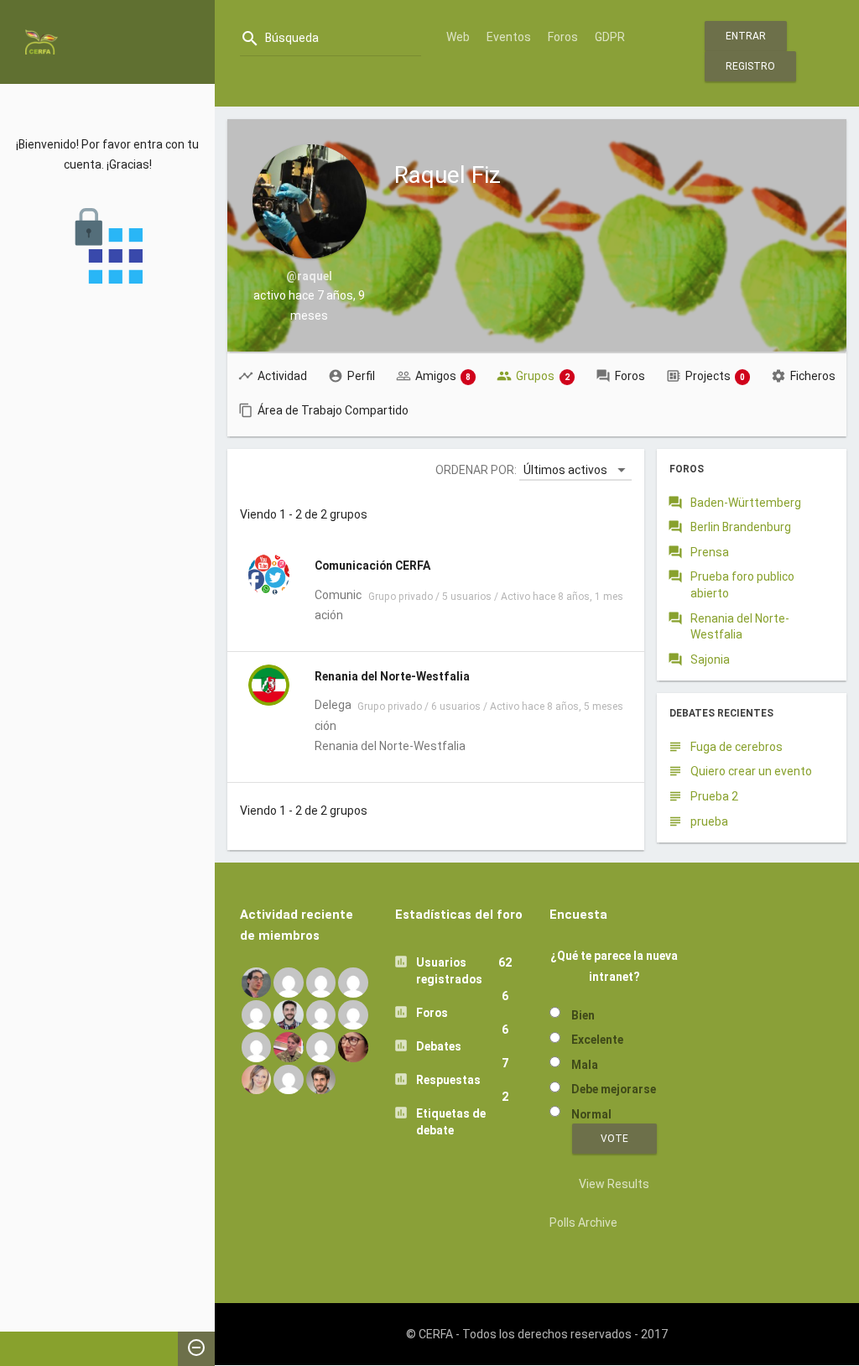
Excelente (597, 1039)
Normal (591, 1114)
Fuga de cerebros (736, 746)
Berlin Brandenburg (740, 527)
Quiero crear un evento (751, 771)
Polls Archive (583, 1222)
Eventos (509, 37)
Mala (584, 1064)
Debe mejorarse (613, 1089)
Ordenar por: (476, 470)
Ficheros (813, 376)
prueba (709, 821)
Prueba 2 (714, 796)
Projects (715, 376)
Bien (583, 1015)
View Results (614, 1184)
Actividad (282, 376)
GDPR (610, 37)
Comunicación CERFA (372, 565)
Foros (563, 37)
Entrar (746, 36)
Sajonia (710, 659)
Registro (750, 66)
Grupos (543, 376)
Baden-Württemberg (745, 502)
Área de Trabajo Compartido (333, 410)
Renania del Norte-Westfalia (392, 676)
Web (458, 37)
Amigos (443, 376)
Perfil (361, 376)
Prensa (709, 552)
